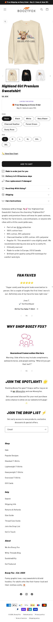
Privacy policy (40, 614)
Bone (6, 119)
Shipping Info (10, 504)
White (28, 119)
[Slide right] (50, 76)
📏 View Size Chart (10, 153)
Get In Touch (10, 532)
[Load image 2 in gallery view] (26, 75)
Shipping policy (34, 618)
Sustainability (10, 558)
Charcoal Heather (12, 124)
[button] (5, 9)
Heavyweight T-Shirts (14, 472)
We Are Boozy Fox (12, 547)
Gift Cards (9, 483)
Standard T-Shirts (12, 461)
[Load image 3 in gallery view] (40, 75)
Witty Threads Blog (13, 553)
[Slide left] (2, 76)
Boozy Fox (17, 614)
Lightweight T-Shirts (13, 467)
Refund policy (28, 614)
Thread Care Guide (12, 521)
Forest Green (31, 124)
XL (28, 139)
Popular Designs (11, 455)
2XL (37, 139)
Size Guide (9, 515)
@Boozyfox (20, 391)
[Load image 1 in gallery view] (12, 75)
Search (8, 499)
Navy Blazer (43, 119)
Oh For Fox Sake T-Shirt (25, 309)
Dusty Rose (9, 130)
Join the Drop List (12, 526)
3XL (6, 145)
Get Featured (10, 564)
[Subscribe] (45, 429)
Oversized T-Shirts (12, 478)
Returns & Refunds (13, 510)
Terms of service (21, 618)
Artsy (19, 227)
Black (17, 119)
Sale (6, 450)
